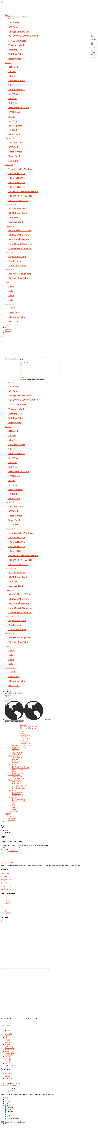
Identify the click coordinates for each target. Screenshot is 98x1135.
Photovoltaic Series (10, 226)
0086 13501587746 (7, 862)
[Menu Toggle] (1, 336)
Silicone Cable (9, 252)
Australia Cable (9, 18)
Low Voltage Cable (10, 204)
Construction (8, 1073)
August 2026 (8, 1034)
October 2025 (9, 1051)
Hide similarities (12, 1089)
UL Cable (8, 63)
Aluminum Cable (10, 304)
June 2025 (8, 1058)
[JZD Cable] (24, 726)
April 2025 (8, 1062)
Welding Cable (9, 269)
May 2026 (8, 1039)
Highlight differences (13, 1091)
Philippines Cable (10, 138)
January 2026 (9, 1046)
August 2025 (8, 1055)
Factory (7, 1075)
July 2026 (8, 1036)
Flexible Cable (9, 165)
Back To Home (13, 851)
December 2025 (9, 1048)
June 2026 (8, 1037)
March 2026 (8, 1042)
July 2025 (8, 1056)
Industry (7, 1077)
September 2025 (9, 1053)
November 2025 (9, 1049)
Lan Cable (8, 282)
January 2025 (9, 1065)
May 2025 (8, 1060)
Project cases (8, 1078)
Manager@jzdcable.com (8, 864)
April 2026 (8, 1041)
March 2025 (8, 1063)
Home (6, 830)
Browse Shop (16, 1083)
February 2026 (9, 1044)
